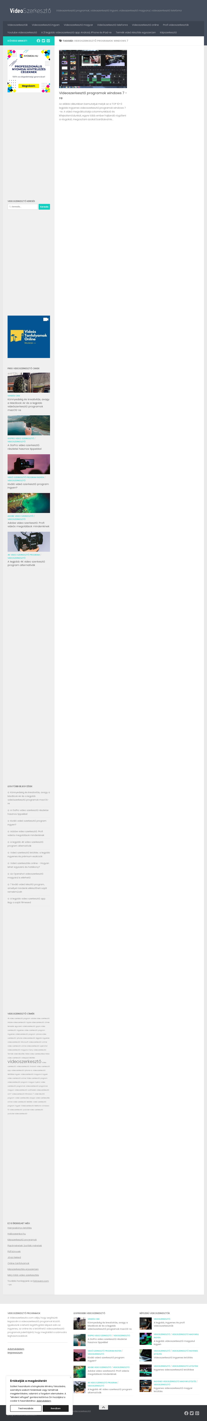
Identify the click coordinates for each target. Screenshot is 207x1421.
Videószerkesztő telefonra (112, 25)
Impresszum (15, 1352)
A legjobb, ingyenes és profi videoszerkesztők (169, 1324)
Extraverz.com (41, 1281)
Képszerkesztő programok (22, 1239)
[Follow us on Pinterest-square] (48, 41)
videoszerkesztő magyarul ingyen (34, 1074)
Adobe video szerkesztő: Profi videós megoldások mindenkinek (28, 524)
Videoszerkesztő (16, 441)
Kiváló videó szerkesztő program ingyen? (28, 486)
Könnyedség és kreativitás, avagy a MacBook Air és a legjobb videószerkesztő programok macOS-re (28, 404)
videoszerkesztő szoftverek (25, 1090)
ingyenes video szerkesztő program (31, 1030)
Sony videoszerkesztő (37, 1050)
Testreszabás (25, 1408)
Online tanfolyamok (18, 1263)
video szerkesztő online (17, 1078)
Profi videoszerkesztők (176, 25)
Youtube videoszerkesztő (22, 32)
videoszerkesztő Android (26, 1066)
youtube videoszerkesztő (17, 1114)
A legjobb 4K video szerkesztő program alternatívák (26, 563)
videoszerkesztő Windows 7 (23, 1094)
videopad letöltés (28, 1058)
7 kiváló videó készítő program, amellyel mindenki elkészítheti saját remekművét (27, 888)
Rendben (56, 1408)
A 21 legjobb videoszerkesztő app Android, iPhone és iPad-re (76, 32)
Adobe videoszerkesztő (17, 1022)
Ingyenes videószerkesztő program (21, 1034)
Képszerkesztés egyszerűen (23, 1269)
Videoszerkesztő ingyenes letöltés (173, 1357)
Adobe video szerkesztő (20, 516)
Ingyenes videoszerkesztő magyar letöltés (175, 1381)
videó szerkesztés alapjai (25, 1098)
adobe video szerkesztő (40, 1018)
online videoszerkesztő (30, 1046)
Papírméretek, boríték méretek (25, 1245)
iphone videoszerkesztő (26, 1038)
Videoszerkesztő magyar (78, 25)
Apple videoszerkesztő (35, 1022)
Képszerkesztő (168, 32)
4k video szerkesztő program (24, 554)
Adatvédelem (44, 1400)
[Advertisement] (29, 146)
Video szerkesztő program (37, 1078)
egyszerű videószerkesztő (25, 1026)
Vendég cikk (14, 395)
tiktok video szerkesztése (35, 1054)
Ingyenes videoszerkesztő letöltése (174, 1369)
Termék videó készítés (16, 1054)
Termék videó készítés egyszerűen (136, 32)
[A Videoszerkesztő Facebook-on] (38, 41)
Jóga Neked (14, 1257)
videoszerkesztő (24, 1061)
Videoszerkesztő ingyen (46, 25)
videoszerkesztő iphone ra (21, 1070)
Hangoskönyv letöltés (20, 1227)
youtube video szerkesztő (33, 1110)
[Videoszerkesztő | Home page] (30, 10)
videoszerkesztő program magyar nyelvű (24, 1082)
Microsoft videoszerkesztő (31, 1042)
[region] (39, 1395)
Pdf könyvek (14, 1251)
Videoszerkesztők (17, 25)
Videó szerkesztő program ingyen (26, 477)
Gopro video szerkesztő (21, 438)
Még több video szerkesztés (23, 1275)
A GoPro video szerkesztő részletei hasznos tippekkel (25, 447)
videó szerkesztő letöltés (22, 1102)
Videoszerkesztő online (145, 25)
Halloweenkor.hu (17, 1233)
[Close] (70, 1377)
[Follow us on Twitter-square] (43, 41)
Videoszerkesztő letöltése (185, 1366)
